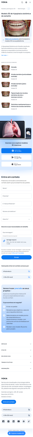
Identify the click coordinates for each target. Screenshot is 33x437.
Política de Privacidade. (18, 253)
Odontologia (21, 8)
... (28, 8)
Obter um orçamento (12, 39)
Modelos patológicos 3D (8, 8)
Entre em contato (8, 402)
